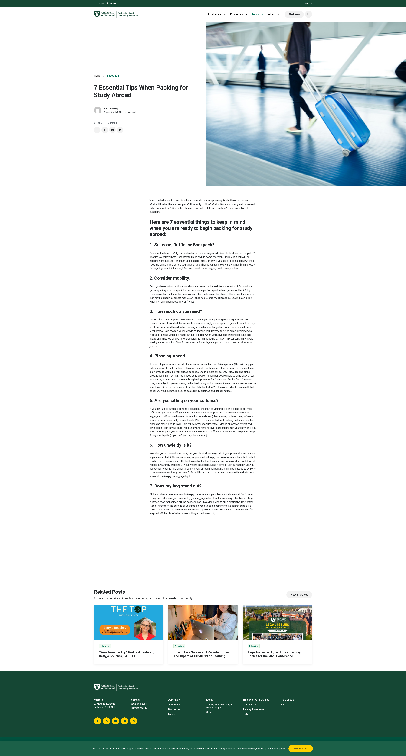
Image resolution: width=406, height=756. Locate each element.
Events (209, 699)
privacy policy (278, 748)
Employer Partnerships (256, 699)
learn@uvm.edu (139, 708)
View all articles (299, 594)
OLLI (282, 704)
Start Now (294, 14)
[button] (308, 14)
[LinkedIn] (112, 130)
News (255, 14)
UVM (245, 714)
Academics (214, 14)
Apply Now (174, 699)
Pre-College (287, 699)
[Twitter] (105, 130)
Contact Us (249, 704)
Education (113, 75)
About (271, 14)
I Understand (300, 748)
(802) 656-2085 (139, 703)
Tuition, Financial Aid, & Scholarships (219, 706)
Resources (236, 14)
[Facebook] (97, 130)
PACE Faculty (111, 108)
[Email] (120, 130)
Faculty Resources (254, 709)
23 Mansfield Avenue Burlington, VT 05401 (104, 705)
